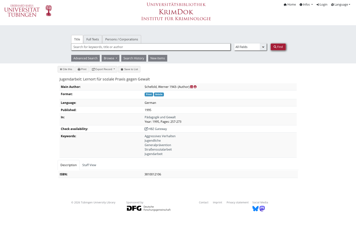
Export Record (104, 69)
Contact (203, 202)
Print (83, 69)
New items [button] (157, 58)
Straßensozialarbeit (158, 149)
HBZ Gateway (157, 129)
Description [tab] (68, 165)
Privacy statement (238, 202)
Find (279, 47)
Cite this (67, 69)
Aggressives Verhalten (160, 136)
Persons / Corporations (121, 39)
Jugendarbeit (154, 154)
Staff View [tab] (89, 165)
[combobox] (150, 46)
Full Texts (92, 39)
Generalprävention (158, 145)
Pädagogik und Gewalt (160, 117)
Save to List (130, 69)
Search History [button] (133, 58)
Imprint (217, 202)
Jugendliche (153, 140)
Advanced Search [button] (85, 58)
